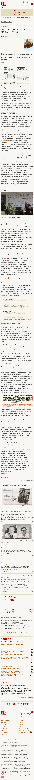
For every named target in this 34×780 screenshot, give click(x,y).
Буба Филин (8, 439)
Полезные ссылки (23, 728)
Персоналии (21, 720)
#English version (28, 690)
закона (18, 351)
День (24, 638)
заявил (4, 420)
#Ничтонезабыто (20, 693)
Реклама (20, 724)
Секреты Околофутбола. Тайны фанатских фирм (11, 666)
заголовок (12, 120)
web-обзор (4, 734)
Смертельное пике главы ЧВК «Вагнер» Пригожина (14, 663)
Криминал (4, 722)
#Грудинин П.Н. (5, 693)
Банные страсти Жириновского (12, 668)
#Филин (3, 691)
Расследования (5, 720)
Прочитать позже (7, 36)
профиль (8, 278)
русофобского (5, 140)
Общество (4, 728)
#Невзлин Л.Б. (9, 691)
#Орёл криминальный (23, 688)
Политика (6, 22)
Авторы (21, 726)
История (3, 724)
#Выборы (14, 688)
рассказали (8, 233)
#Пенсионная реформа (20, 691)
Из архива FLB (17, 633)
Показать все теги (26, 698)
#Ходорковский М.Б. (6, 688)
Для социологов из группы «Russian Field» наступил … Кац (13, 675)
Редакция (21, 722)
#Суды (24, 687)
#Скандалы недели (6, 694)
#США (21, 690)
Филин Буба (18, 39)
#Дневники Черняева (6, 687)
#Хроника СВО (5, 685)
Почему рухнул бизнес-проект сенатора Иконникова (15, 652)
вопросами (5, 289)
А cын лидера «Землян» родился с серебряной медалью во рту (12, 672)
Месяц (28, 638)
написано (9, 260)
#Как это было (13, 685)
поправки (10, 366)
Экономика (4, 732)
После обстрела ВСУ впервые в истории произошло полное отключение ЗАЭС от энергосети (15, 659)
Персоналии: (17, 10)
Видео (3, 726)
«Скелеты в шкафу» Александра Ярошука (15, 648)
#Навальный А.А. (17, 687)
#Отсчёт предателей (25, 480)
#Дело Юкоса (21, 685)
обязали (25, 356)
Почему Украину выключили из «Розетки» (12, 645)
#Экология (12, 693)
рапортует (17, 134)
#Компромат (4, 690)
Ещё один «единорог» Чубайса (11, 654)
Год (32, 638)
